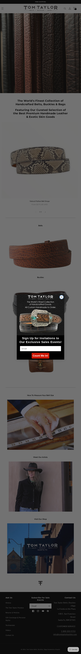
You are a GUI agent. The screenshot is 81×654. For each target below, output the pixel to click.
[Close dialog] (61, 297)
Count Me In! (40, 355)
